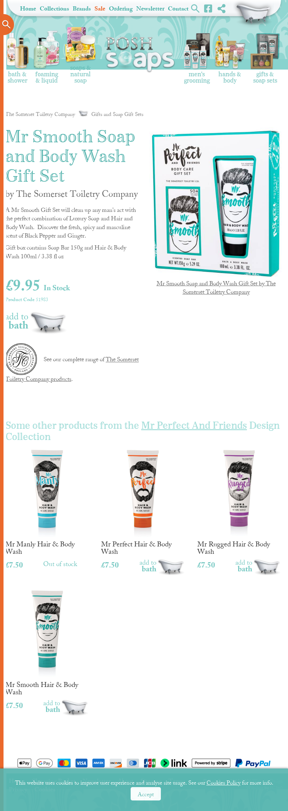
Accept (146, 794)
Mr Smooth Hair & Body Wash (41, 688)
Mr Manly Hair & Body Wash (40, 547)
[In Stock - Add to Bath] (36, 320)
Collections (54, 8)
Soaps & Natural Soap (80, 72)
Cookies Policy (224, 782)
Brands (82, 8)
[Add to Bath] (162, 567)
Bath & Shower (17, 75)
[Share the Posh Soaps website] (221, 8)
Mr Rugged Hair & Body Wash (233, 547)
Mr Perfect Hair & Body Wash (136, 547)
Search (195, 8)
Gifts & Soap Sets (265, 75)
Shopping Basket (253, 14)
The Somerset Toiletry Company (40, 114)
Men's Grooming (197, 75)
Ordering (121, 8)
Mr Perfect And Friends (194, 425)
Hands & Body (229, 75)
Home (28, 8)
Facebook (208, 8)
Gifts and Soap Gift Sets (117, 114)
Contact (178, 8)
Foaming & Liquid (46, 75)
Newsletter (150, 8)
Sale (99, 8)
